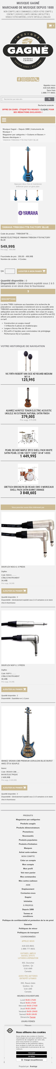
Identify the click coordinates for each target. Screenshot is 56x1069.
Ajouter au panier (13, 591)
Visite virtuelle (35, 17)
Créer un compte (28, 860)
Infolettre (44, 14)
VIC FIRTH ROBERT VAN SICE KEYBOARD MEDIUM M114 (28, 375)
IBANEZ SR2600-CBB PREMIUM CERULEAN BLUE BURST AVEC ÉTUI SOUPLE (27, 762)
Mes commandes (23, 11)
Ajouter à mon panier (30, 271)
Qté (2, 271)
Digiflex (4, 571)
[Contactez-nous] (32, 79)
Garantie (28, 924)
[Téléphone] (37, 79)
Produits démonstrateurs (28, 828)
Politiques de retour (28, 928)
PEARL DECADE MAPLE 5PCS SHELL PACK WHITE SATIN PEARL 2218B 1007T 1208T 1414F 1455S (28, 451)
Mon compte (28, 864)
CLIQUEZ (44, 110)
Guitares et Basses (35, 134)
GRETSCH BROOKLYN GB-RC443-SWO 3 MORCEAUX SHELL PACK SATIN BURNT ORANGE (29, 488)
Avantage (33, 1066)
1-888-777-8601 (48, 93)
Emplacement (28, 889)
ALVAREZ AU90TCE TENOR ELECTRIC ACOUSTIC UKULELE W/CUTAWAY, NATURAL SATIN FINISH (28, 412)
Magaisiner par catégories (28, 819)
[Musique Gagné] (28, 50)
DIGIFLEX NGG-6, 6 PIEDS (13, 567)
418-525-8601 (49, 88)
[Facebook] (19, 79)
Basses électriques (11, 137)
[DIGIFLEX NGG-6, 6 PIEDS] (28, 538)
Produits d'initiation (28, 844)
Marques (28, 848)
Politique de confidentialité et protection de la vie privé (28, 920)
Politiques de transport (28, 932)
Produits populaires (28, 840)
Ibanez (3, 768)
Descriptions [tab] (8, 299)
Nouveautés (28, 836)
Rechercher (49, 99)
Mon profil (28, 868)
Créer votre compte (42, 11)
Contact (10, 14)
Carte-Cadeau (30, 14)
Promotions (28, 832)
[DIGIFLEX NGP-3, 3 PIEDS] (28, 637)
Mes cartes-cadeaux (28, 881)
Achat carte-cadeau (28, 852)
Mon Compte (9, 11)
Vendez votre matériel (16, 17)
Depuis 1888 (28, 909)
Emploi (28, 897)
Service (19, 14)
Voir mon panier (28, 873)
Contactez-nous (28, 893)
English (47, 17)
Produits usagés (28, 824)
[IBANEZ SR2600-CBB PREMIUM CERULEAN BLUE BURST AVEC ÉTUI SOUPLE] (28, 732)
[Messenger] (28, 79)
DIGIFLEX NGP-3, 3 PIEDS (13, 665)
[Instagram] (23, 79)
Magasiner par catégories (14, 134)
